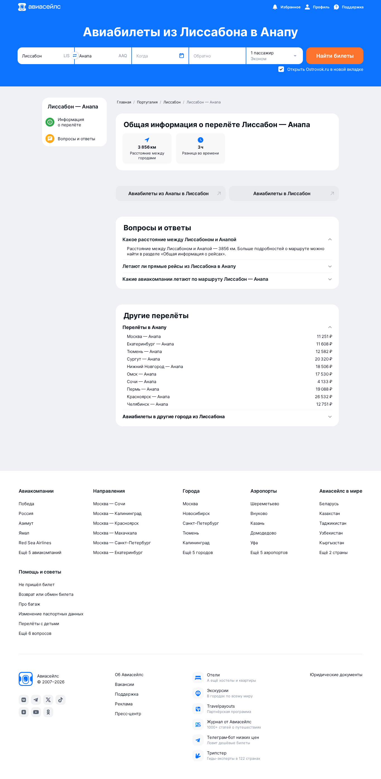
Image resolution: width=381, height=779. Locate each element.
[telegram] (36, 699)
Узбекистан (331, 533)
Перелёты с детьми (39, 623)
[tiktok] (60, 699)
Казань (257, 523)
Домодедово (263, 533)
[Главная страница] (39, 7)
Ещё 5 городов (198, 552)
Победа (26, 503)
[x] (48, 699)
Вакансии (124, 684)
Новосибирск (196, 513)
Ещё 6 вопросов (35, 633)
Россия (26, 513)
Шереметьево (264, 503)
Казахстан (329, 513)
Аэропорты (263, 491)
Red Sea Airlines (35, 542)
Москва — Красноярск (116, 523)
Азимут (26, 523)
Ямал (24, 533)
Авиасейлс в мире (340, 491)
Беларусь (329, 503)
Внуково (258, 513)
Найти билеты (335, 56)
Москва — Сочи (109, 503)
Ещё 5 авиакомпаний (40, 552)
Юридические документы (336, 674)
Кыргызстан (331, 542)
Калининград (196, 542)
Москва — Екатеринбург (118, 552)
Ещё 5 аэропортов (269, 552)
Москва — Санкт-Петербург (122, 542)
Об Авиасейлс (129, 674)
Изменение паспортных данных (51, 613)
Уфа (254, 542)
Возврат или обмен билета (46, 594)
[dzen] (23, 712)
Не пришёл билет (37, 584)
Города (191, 491)
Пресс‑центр (128, 713)
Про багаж (29, 604)
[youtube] (36, 712)
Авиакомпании (36, 491)
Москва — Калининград (117, 513)
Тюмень (191, 533)
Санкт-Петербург (201, 523)
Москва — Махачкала (115, 533)
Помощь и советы (40, 572)
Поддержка (126, 694)
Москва (190, 503)
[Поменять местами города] (74, 55)
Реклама (123, 704)
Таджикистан (332, 523)
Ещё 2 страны (333, 552)
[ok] (48, 712)
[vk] (23, 699)
